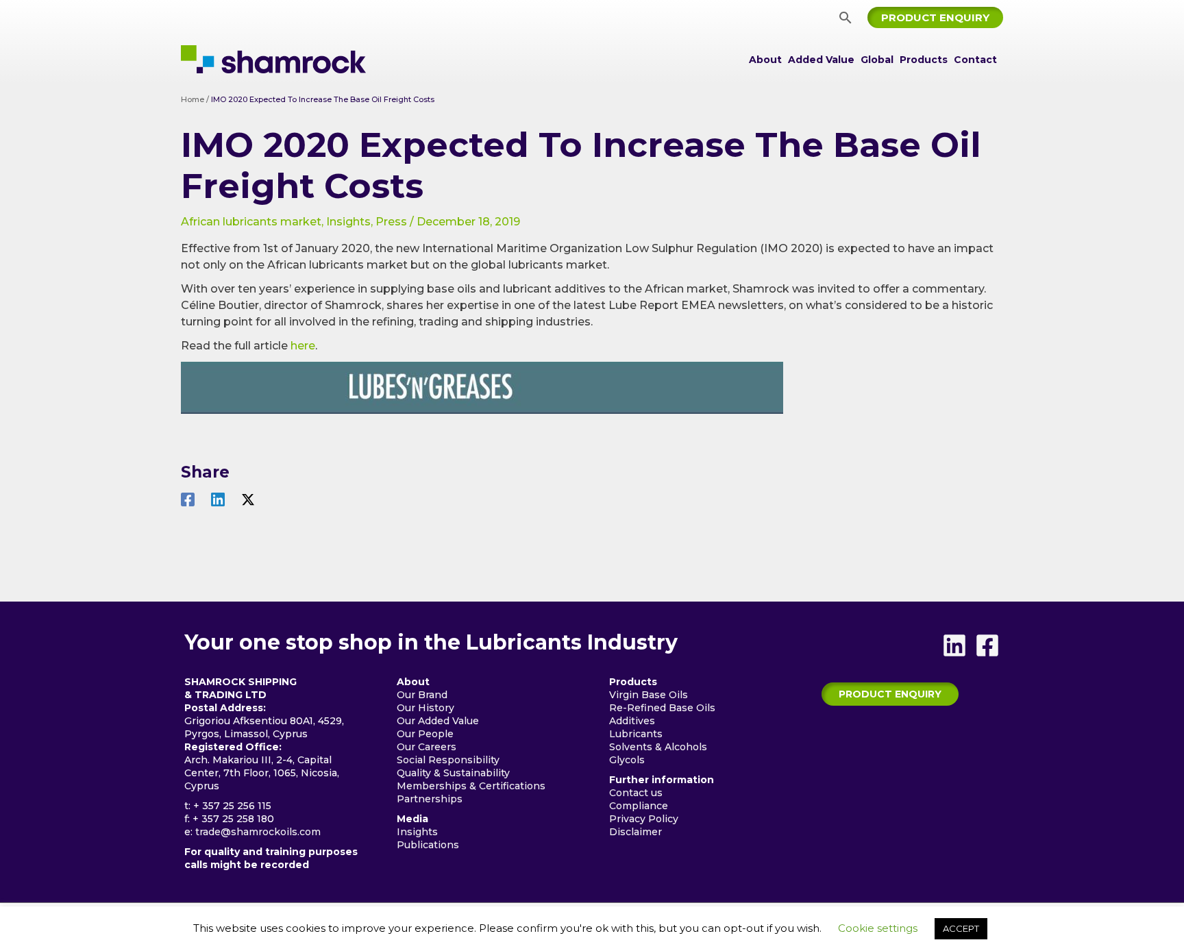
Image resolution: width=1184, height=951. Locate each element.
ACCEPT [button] (961, 928)
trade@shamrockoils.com (258, 832)
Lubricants (636, 734)
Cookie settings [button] (877, 928)
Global (877, 59)
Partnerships (430, 799)
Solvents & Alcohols (658, 747)
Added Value (821, 59)
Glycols (627, 760)
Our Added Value (438, 721)
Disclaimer (635, 832)
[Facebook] (188, 499)
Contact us (636, 793)
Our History (425, 708)
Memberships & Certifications (471, 786)
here (303, 345)
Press (391, 221)
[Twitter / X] (248, 499)
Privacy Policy (643, 819)
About (765, 59)
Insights (348, 221)
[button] (845, 17)
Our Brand (422, 695)
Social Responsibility (448, 760)
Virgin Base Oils (648, 695)
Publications (428, 845)
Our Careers (426, 747)
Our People (425, 734)
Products (924, 59)
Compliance (638, 806)
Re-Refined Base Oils (662, 708)
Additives (632, 721)
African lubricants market (251, 221)
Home (192, 99)
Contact (975, 59)
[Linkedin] (218, 499)
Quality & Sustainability (453, 773)
